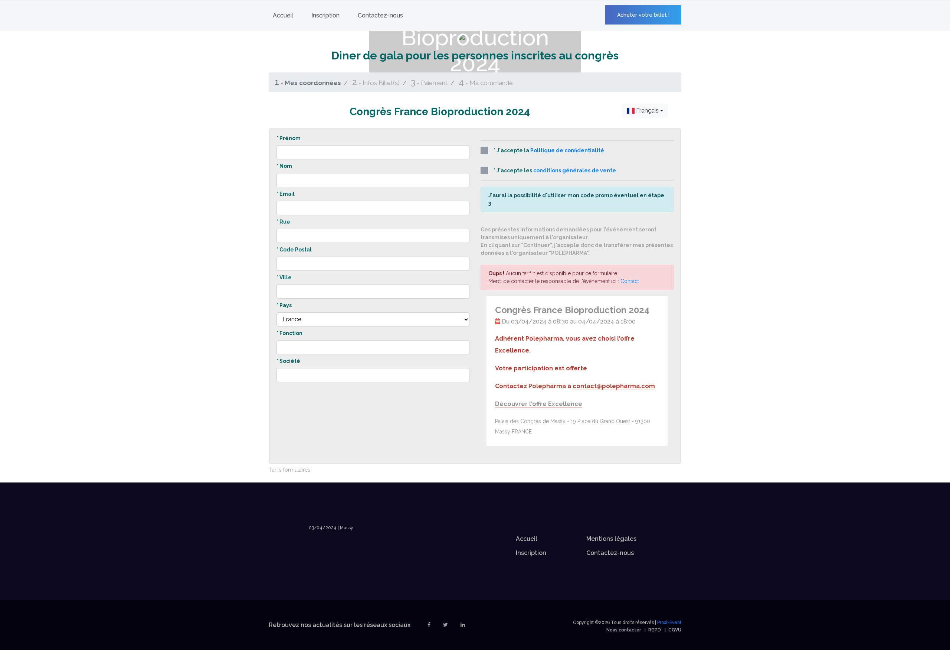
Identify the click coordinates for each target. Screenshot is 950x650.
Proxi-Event (669, 622)
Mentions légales (611, 538)
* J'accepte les (555, 170)
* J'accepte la (549, 150)
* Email (285, 194)
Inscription (325, 15)
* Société (288, 361)
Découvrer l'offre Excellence (538, 403)
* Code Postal (294, 250)
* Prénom (288, 138)
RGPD (654, 630)
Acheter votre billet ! (643, 15)
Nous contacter (623, 630)
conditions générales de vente (574, 170)
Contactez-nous (380, 15)
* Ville (284, 277)
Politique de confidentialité (567, 150)
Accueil (283, 15)
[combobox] (645, 111)
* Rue (283, 222)
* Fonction (289, 333)
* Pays (284, 305)
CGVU (674, 630)
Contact (629, 281)
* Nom (284, 166)
